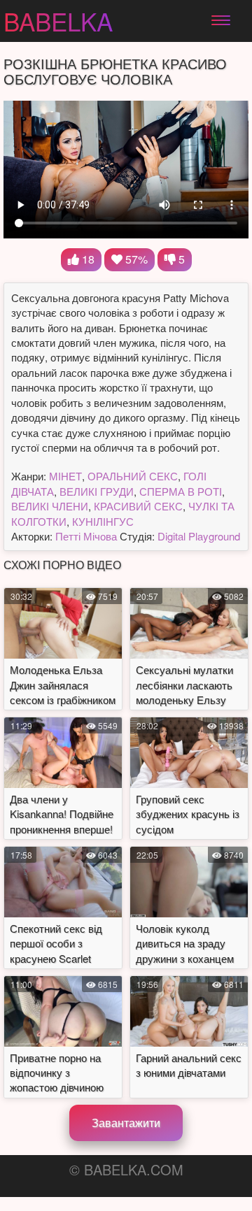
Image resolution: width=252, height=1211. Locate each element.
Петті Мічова (86, 536)
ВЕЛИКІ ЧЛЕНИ (49, 506)
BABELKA (58, 20)
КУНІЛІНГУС (103, 521)
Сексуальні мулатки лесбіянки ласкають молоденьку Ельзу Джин (184, 692)
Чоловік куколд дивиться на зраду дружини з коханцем (185, 943)
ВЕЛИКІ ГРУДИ (96, 491)
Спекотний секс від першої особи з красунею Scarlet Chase (56, 950)
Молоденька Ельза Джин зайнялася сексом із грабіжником (62, 684)
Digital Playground (199, 536)
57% (135, 259)
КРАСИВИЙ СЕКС (138, 506)
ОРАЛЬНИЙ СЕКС (133, 475)
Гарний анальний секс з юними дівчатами (188, 1065)
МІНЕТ (65, 475)
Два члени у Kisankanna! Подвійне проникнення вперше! (61, 813)
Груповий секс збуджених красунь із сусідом (187, 813)
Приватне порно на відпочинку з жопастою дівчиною (57, 1072)
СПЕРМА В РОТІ (180, 491)
